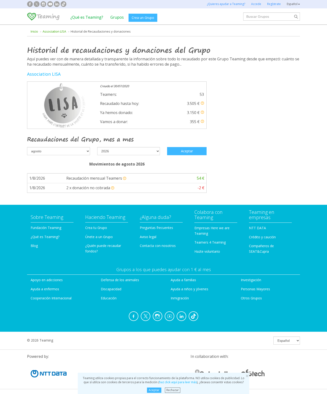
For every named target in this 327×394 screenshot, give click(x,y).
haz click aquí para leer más (178, 382)
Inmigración (180, 298)
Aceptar (154, 390)
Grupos (117, 17)
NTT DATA (257, 228)
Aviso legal (148, 236)
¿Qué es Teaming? (86, 17)
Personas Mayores (255, 289)
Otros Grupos (251, 298)
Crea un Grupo (143, 17)
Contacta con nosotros (158, 245)
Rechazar (172, 390)
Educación (109, 298)
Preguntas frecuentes (156, 227)
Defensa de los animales (120, 280)
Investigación (251, 280)
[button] (202, 103)
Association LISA (54, 31)
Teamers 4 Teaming (210, 242)
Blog (34, 245)
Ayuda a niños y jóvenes (189, 289)
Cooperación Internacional (51, 298)
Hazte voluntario (207, 251)
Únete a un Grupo (99, 236)
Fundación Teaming (46, 227)
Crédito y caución (262, 237)
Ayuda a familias (183, 280)
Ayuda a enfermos (45, 289)
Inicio (34, 31)
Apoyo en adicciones (47, 280)
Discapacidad (111, 289)
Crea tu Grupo (96, 227)
